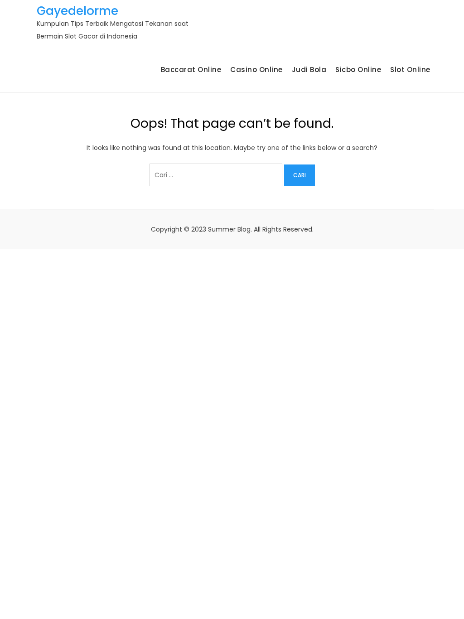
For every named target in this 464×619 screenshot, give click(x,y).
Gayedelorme (77, 11)
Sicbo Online (358, 69)
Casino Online (256, 69)
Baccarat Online (191, 69)
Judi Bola (309, 69)
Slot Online (410, 69)
